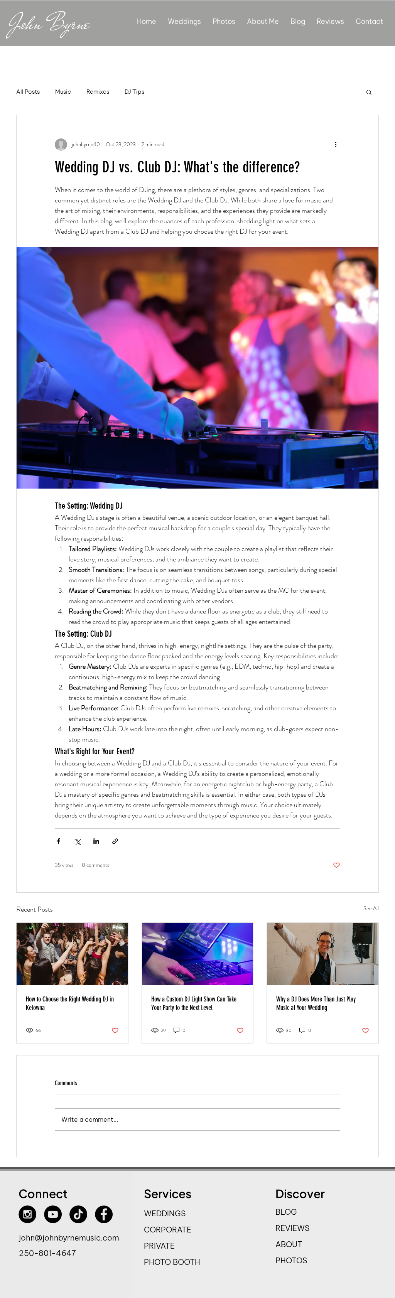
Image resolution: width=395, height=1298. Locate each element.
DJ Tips (134, 91)
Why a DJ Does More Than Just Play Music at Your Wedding (316, 1003)
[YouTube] (53, 1214)
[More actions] (335, 144)
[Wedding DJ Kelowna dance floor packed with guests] (72, 954)
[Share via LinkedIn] (96, 841)
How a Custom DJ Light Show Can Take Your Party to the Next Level (193, 1003)
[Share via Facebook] (58, 841)
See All (371, 908)
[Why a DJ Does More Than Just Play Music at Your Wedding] (322, 954)
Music (63, 91)
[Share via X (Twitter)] (77, 841)
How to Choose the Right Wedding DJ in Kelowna (70, 1003)
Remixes (97, 91)
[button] (369, 92)
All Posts (28, 91)
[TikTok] (78, 1214)
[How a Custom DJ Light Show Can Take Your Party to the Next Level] (197, 954)
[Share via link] (115, 841)
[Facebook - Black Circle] (104, 1214)
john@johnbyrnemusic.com (69, 1237)
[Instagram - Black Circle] (27, 1214)
